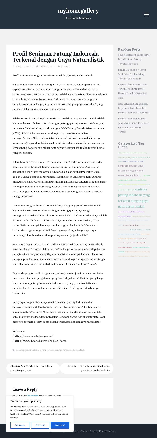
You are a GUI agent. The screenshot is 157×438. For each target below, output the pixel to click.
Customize (20, 425)
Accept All (60, 425)
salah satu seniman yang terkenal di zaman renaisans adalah (134, 180)
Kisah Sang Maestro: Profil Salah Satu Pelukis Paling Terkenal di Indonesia (132, 74)
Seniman (65, 66)
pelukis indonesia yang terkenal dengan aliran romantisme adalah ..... (131, 170)
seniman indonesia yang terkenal (129, 234)
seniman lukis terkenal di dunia (133, 162)
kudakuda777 (46, 66)
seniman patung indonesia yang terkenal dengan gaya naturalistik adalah (50, 350)
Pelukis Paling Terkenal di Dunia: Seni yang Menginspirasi (31, 368)
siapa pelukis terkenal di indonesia (134, 184)
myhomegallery (78, 10)
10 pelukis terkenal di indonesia (140, 230)
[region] (40, 414)
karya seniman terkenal (131, 225)
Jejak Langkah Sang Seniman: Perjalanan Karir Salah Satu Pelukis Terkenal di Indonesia (133, 108)
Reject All (40, 425)
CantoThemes (107, 430)
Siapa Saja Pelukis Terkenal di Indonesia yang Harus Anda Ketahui (89, 368)
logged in (33, 395)
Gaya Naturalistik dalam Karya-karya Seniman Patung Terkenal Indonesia (134, 59)
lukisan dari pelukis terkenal (141, 216)
